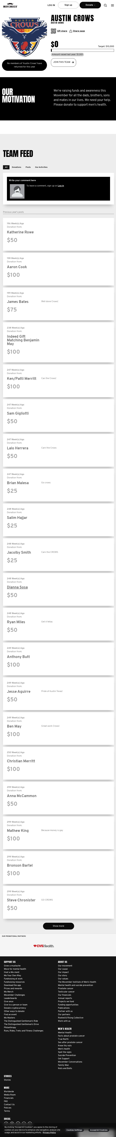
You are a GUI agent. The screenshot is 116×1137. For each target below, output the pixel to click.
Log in (61, 186)
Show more (58, 926)
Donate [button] (87, 6)
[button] (112, 5)
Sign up (68, 5)
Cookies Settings (74, 1130)
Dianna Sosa (17, 587)
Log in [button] (51, 5)
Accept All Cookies (99, 1130)
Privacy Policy (49, 1133)
